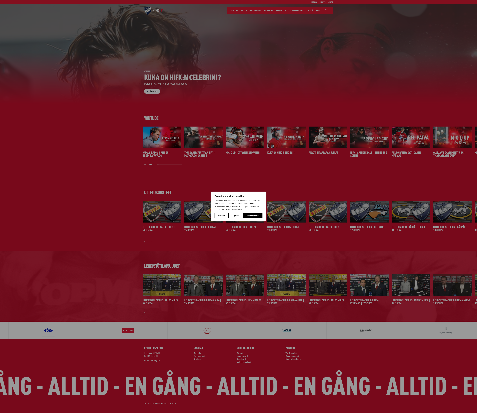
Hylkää (236, 216)
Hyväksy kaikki (253, 216)
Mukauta (221, 216)
